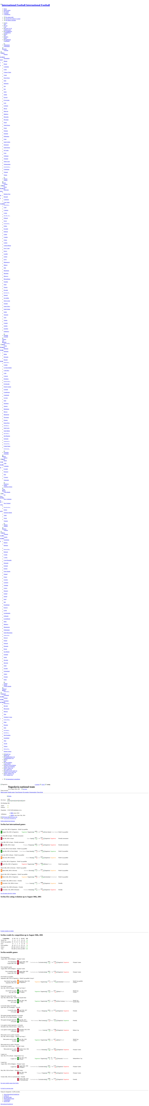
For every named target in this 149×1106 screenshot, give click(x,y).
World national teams (9, 1098)
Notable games (11, 792)
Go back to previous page (7, 1088)
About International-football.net (11, 1094)
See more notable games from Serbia (10, 1083)
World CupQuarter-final (76, 1001)
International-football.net (7, 1104)
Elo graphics (26, 792)
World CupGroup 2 (75, 991)
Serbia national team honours (8, 821)
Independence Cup (77, 1058)
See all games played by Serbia (8, 893)
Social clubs (7, 1101)
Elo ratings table (8, 1097)
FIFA (11, 813)
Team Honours (19, 792)
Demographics (33, 792)
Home (5, 9)
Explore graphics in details (7, 931)
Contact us (6, 1095)
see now (25, 789)
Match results (4, 792)
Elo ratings (6, 11)
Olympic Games (77, 962)
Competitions (7, 14)
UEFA (43, 784)
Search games (7, 10)
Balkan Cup (76, 1030)
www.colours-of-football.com (10, 818)
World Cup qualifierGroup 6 (78, 981)
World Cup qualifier (63, 832)
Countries (6, 13)
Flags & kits (40, 792)
